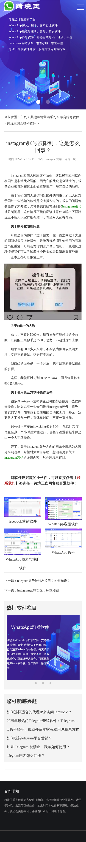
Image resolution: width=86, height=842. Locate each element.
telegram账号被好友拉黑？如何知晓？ (43, 581)
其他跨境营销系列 (43, 117)
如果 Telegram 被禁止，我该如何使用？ (38, 747)
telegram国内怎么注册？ (26, 756)
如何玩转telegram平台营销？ (29, 738)
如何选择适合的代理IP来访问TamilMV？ (39, 712)
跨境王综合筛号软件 (21, 123)
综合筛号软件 (69, 117)
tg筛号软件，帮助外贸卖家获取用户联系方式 (43, 729)
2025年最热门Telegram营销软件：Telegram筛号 (43, 721)
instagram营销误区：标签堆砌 (38, 590)
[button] (38, 102)
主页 (23, 117)
